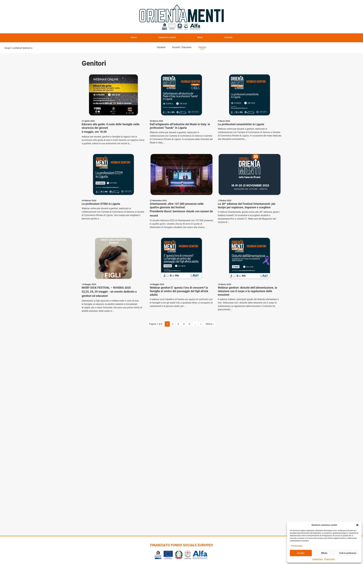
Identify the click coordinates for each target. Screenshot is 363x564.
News (200, 37)
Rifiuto (324, 553)
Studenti (161, 47)
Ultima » (210, 324)
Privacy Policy (329, 559)
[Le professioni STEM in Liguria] (113, 174)
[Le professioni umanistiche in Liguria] (249, 94)
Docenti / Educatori (181, 47)
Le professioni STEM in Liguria (101, 203)
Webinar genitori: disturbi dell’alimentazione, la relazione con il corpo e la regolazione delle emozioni (247, 291)
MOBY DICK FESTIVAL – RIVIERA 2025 (106, 287)
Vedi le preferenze (347, 553)
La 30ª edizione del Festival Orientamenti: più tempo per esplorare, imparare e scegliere (246, 205)
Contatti (228, 37)
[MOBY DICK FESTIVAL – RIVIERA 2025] (113, 258)
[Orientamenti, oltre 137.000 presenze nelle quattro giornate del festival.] (181, 174)
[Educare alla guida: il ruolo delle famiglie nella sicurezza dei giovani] (113, 94)
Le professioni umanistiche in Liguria (241, 124)
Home (134, 37)
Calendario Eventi (167, 37)
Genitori (202, 47)
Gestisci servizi (296, 546)
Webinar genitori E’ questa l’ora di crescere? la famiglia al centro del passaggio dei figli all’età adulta (179, 291)
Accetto (301, 553)
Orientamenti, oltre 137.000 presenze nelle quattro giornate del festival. (177, 205)
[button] (357, 525)
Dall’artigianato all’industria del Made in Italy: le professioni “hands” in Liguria (180, 126)
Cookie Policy (317, 559)
